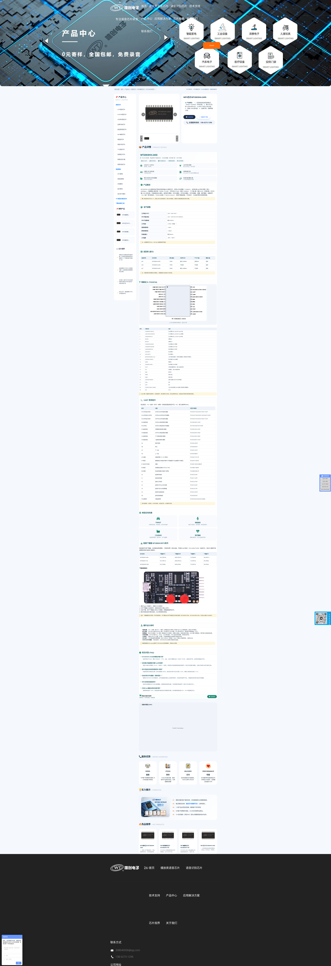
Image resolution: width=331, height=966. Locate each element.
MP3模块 (120, 174)
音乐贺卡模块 (121, 194)
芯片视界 (178, 18)
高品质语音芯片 (122, 129)
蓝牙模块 (120, 189)
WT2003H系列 (150, 89)
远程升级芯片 (213, 89)
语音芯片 (133, 89)
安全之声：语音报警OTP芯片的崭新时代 (125, 292)
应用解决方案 (162, 18)
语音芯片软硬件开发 (192, 803)
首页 (144, 6)
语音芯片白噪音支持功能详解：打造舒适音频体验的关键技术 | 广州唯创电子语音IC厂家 (126, 257)
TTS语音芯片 (121, 149)
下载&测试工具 (120, 203)
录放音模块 (120, 179)
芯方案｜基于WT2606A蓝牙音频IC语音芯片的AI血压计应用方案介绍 (126, 281)
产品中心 (146, 18)
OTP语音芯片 (196, 89)
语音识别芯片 (178, 6)
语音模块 (118, 169)
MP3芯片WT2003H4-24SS (208, 845)
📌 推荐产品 (120, 209)
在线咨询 (213, 696)
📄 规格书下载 (203, 117)
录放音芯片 (120, 139)
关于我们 (192, 18)
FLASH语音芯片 (205, 89)
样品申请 (211, 45)
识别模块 (120, 184)
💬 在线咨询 (189, 117)
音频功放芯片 (121, 164)
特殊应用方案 (121, 159)
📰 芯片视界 (120, 249)
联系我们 (146, 31)
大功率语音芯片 (122, 119)
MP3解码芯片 (141, 89)
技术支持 (194, 6)
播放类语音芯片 (158, 6)
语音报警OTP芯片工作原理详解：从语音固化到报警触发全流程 (126, 269)
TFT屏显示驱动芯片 (121, 199)
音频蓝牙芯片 (121, 154)
